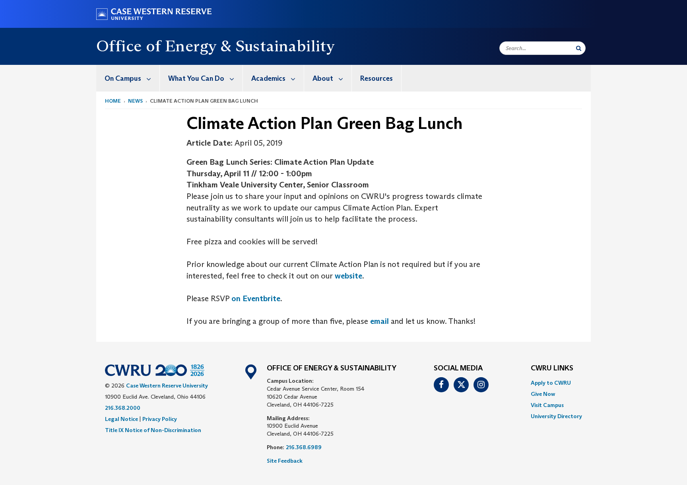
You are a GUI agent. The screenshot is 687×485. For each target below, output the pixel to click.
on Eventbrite (255, 298)
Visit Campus (547, 405)
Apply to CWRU (551, 382)
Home (113, 101)
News (135, 101)
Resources (376, 78)
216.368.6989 (304, 447)
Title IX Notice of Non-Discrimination (153, 430)
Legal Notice (121, 419)
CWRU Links (552, 368)
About (322, 78)
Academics (268, 78)
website (348, 275)
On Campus (123, 78)
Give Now (543, 393)
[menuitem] (128, 78)
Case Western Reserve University (167, 385)
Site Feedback (285, 460)
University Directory (556, 416)
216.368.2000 (122, 407)
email (379, 321)
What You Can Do (196, 78)
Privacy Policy (159, 419)
